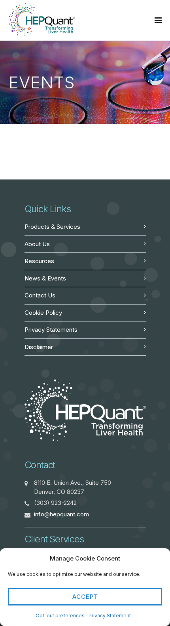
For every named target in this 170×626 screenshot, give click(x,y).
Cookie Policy (43, 312)
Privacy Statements (51, 329)
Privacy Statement (110, 616)
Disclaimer (39, 347)
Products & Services (52, 226)
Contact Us (40, 295)
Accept (85, 596)
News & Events (45, 278)
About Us (37, 244)
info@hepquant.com (61, 514)
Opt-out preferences (60, 616)
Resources (39, 261)
